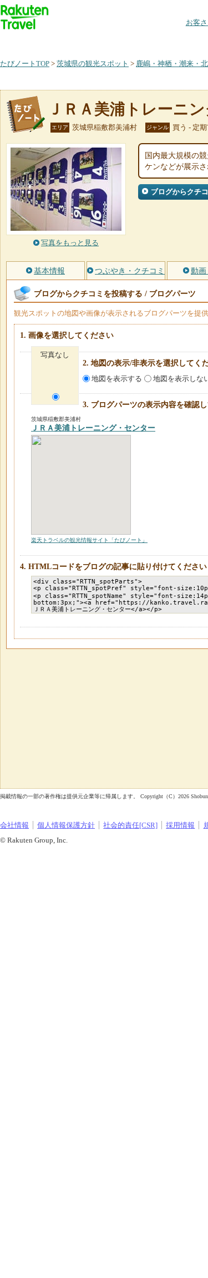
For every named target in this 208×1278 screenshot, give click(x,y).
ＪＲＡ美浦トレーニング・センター (93, 428)
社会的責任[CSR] (130, 825)
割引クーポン (175, 41)
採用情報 (180, 825)
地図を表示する (117, 378)
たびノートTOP (24, 63)
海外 (84, 41)
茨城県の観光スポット (93, 63)
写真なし (54, 355)
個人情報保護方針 (66, 825)
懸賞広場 (130, 41)
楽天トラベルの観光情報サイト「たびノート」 (89, 540)
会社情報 (14, 825)
